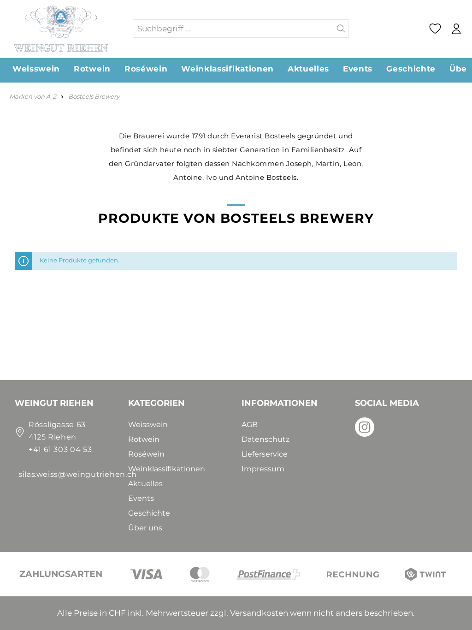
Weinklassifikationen (166, 468)
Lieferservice (265, 454)
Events (141, 498)
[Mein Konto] (456, 29)
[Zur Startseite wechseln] (66, 29)
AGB (250, 424)
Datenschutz (265, 439)
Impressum (263, 468)
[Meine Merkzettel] (435, 28)
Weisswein (148, 424)
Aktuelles (145, 483)
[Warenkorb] (469, 29)
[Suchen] (341, 28)
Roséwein (146, 454)
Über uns (145, 527)
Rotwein (143, 439)
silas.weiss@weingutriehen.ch (77, 474)
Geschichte (149, 513)
